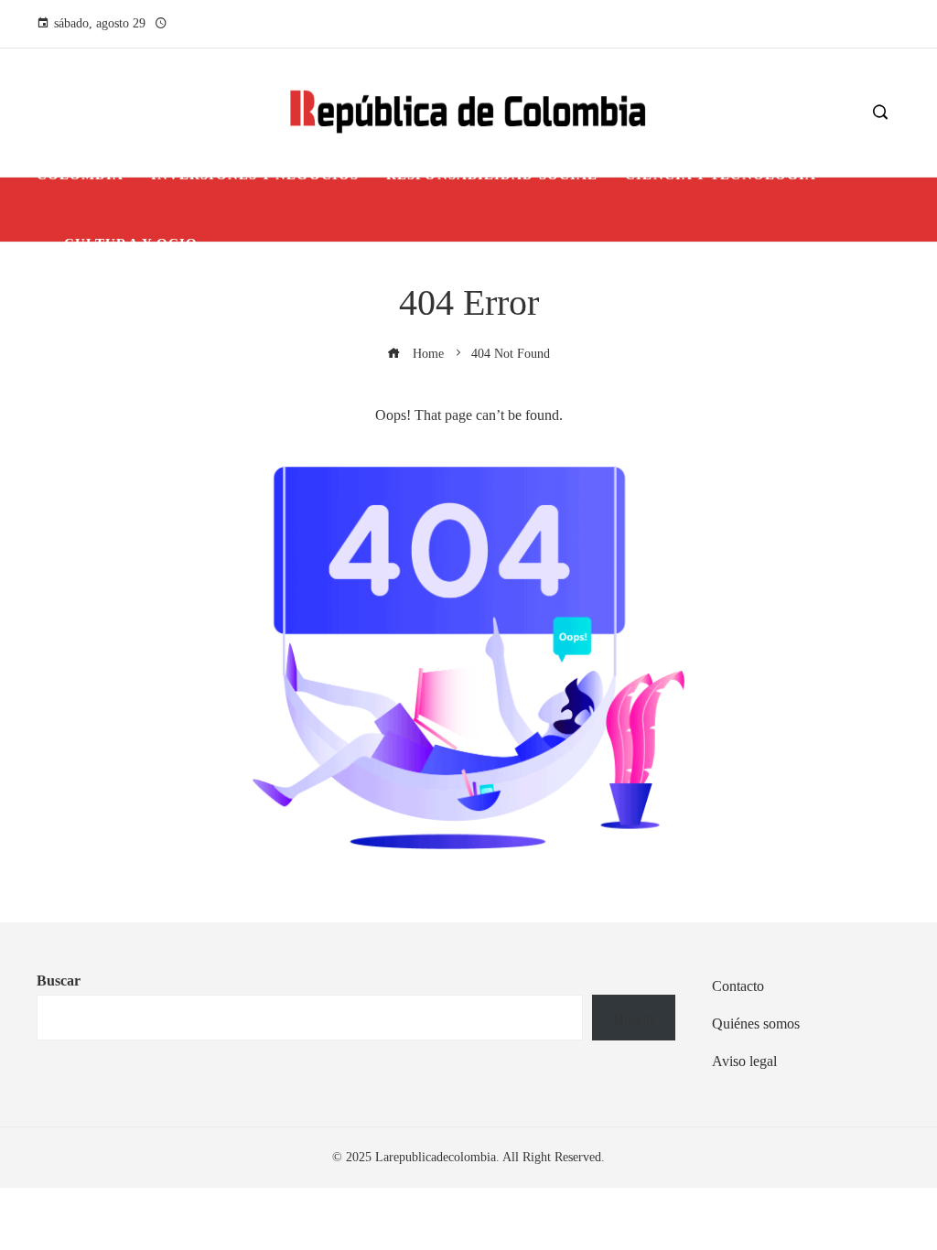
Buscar (59, 980)
